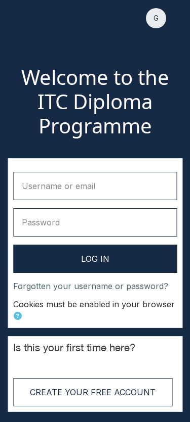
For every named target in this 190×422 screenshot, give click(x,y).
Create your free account (93, 392)
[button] (156, 18)
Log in (95, 259)
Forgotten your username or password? (90, 286)
